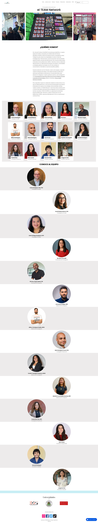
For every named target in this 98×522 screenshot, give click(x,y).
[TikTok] (54, 516)
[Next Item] (94, 26)
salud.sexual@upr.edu (49, 511)
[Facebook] (47, 516)
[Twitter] (51, 516)
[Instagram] (43, 516)
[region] (36, 177)
